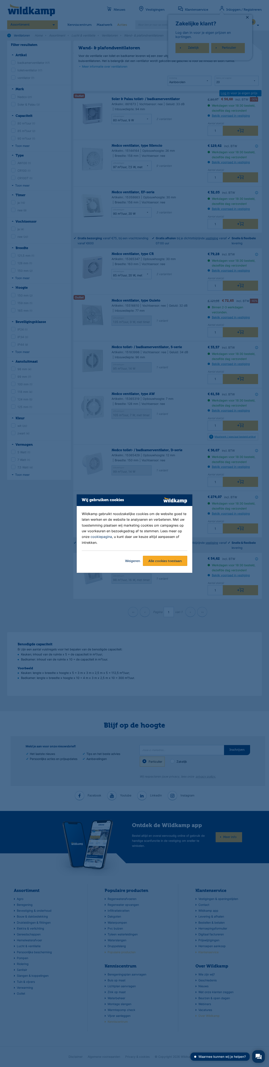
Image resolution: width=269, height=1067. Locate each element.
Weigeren (132, 561)
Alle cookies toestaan (165, 561)
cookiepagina (101, 537)
